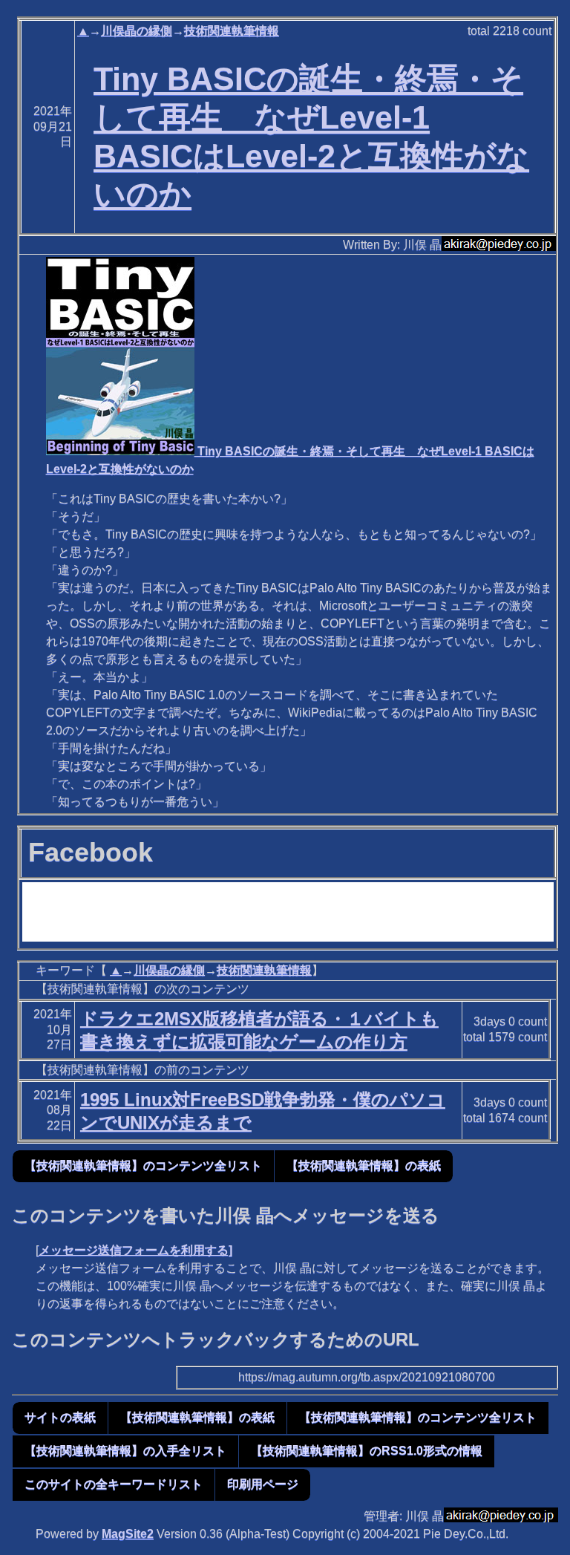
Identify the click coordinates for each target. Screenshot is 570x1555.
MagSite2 (128, 1534)
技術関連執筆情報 (231, 31)
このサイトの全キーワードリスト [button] (113, 1484)
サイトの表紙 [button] (60, 1417)
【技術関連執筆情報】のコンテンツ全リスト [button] (143, 1165)
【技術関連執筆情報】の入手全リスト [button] (125, 1450)
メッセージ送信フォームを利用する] (135, 1250)
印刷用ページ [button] (262, 1484)
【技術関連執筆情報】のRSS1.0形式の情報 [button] (366, 1450)
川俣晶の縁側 (136, 31)
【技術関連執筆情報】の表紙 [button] (363, 1165)
